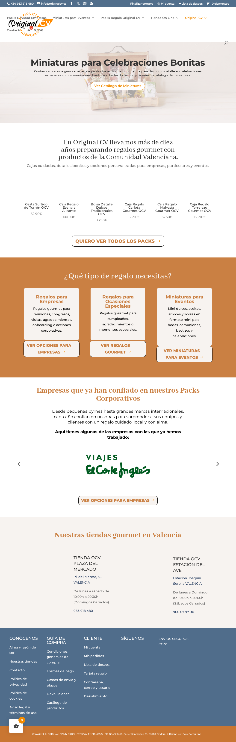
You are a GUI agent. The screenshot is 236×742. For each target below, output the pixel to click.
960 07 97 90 (183, 612)
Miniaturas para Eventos (71, 18)
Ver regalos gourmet (115, 348)
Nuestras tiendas (23, 661)
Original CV (194, 18)
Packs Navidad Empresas (27, 18)
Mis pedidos (94, 656)
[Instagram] (140, 649)
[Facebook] (127, 649)
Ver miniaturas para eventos (182, 354)
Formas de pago (60, 671)
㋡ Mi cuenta (165, 3)
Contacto (14, 30)
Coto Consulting (192, 734)
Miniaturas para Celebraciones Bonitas (118, 62)
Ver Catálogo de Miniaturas (117, 86)
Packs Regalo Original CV (120, 18)
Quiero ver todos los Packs (115, 241)
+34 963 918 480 (22, 3)
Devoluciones (58, 694)
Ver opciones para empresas (49, 348)
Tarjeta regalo (95, 673)
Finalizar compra (141, 3)
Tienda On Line (162, 18)
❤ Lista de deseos (191, 3)
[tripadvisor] (153, 649)
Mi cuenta (92, 647)
